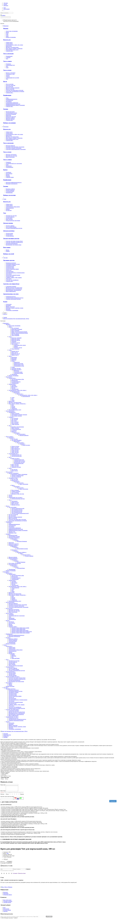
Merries (7, 250)
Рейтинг (2, 794)
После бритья (9, 173)
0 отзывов (15, 873)
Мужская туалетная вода (11, 183)
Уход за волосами (8, 53)
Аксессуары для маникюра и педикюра (15, 91)
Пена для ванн (9, 219)
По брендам (8, 210)
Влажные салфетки (10, 117)
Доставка (5, 737)
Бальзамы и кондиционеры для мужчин (15, 146)
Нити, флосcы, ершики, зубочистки (14, 138)
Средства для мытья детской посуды (14, 242)
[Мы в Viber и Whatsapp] (6, 887)
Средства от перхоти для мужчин (13, 148)
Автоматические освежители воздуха (14, 297)
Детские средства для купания (13, 220)
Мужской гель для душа (11, 155)
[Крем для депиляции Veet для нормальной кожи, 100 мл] (14, 731)
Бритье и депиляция (10, 72)
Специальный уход (10, 65)
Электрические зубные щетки (13, 206)
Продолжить (113, 801)
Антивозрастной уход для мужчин (14, 163)
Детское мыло (9, 218)
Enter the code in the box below (7, 796)
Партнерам (5, 893)
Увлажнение (9, 165)
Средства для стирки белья (11, 284)
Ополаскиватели (10, 208)
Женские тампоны (10, 119)
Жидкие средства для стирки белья (14, 287)
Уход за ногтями (9, 84)
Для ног (8, 75)
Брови (7, 32)
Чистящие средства (8, 260)
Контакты (5, 892)
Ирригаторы (9, 46)
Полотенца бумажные (11, 114)
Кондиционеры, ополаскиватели (13, 290)
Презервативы (9, 192)
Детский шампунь (10, 216)
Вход (4, 907)
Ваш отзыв (3, 790)
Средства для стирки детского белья (14, 241)
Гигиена (5, 109)
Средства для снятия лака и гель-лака (14, 90)
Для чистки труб (10, 276)
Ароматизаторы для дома (10, 294)
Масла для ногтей (10, 89)
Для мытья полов (10, 266)
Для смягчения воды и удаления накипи (15, 272)
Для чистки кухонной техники (13, 275)
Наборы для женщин (9, 123)
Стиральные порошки (11, 286)
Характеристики (7, 734)
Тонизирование (9, 167)
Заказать (28, 869)
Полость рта (7, 39)
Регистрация (6, 908)
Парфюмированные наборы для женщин (15, 105)
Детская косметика (8, 231)
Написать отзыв (22, 873)
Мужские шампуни (10, 145)
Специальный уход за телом (12, 77)
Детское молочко (10, 235)
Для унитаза (9, 273)
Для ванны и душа (10, 74)
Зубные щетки (9, 43)
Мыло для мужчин (10, 157)
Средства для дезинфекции (12, 280)
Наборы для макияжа (11, 37)
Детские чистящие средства (11, 238)
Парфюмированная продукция (13, 104)
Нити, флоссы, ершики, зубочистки (14, 48)
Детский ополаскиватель (11, 243)
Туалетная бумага (10, 191)
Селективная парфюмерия (12, 102)
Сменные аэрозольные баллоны (13, 299)
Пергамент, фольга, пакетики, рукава (14, 307)
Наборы (8, 209)
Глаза (7, 33)
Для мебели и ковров (11, 265)
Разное (5, 301)
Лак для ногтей (9, 86)
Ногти (5, 81)
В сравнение (9, 863)
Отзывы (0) (5, 736)
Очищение (8, 63)
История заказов (7, 910)
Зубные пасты (9, 42)
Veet (7, 853)
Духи (7, 97)
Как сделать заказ (7, 900)
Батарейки (8, 305)
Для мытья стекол (10, 267)
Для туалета (8, 278)
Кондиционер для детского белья (13, 244)
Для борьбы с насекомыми (12, 310)
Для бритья (8, 172)
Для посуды (8, 270)
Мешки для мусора (10, 306)
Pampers (8, 251)
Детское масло (9, 234)
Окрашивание (9, 56)
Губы (7, 34)
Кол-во (2, 861)
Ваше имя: (3, 784)
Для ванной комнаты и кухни (13, 264)
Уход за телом (7, 70)
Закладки (5, 911)
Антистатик (9, 304)
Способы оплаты (7, 902)
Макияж (5, 28)
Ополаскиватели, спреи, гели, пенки (14, 44)
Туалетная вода (9, 100)
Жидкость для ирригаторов (12, 47)
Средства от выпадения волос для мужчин (16, 149)
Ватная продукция (10, 111)
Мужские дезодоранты (11, 154)
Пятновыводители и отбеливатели (14, 288)
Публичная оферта (7, 894)
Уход (7, 58)
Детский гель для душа (11, 215)
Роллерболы (9, 101)
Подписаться (49, 916)
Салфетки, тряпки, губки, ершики (14, 277)
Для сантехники (9, 271)
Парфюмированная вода (11, 99)
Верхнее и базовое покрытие (12, 87)
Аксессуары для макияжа (12, 31)
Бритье (5, 169)
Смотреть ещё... (9, 51)
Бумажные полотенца (11, 262)
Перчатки (8, 309)
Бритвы (7, 174)
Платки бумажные (10, 190)
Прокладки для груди (11, 116)
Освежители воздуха (11, 296)
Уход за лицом (7, 61)
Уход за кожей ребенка (11, 227)
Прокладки (8, 115)
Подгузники (6, 247)
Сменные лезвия (10, 177)
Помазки (8, 176)
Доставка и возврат (7, 901)
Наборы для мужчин (9, 195)
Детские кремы (9, 233)
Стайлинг (8, 57)
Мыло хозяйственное (11, 291)
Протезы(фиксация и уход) (12, 49)
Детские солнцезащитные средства (14, 228)
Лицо (7, 36)
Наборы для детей (8, 254)
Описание (5, 733)
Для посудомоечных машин (12, 269)
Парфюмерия (7, 95)
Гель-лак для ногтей (10, 85)
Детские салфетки (10, 225)
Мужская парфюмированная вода (13, 182)
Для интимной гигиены (11, 112)
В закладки (3, 863)
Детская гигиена (8, 223)
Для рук (8, 76)
